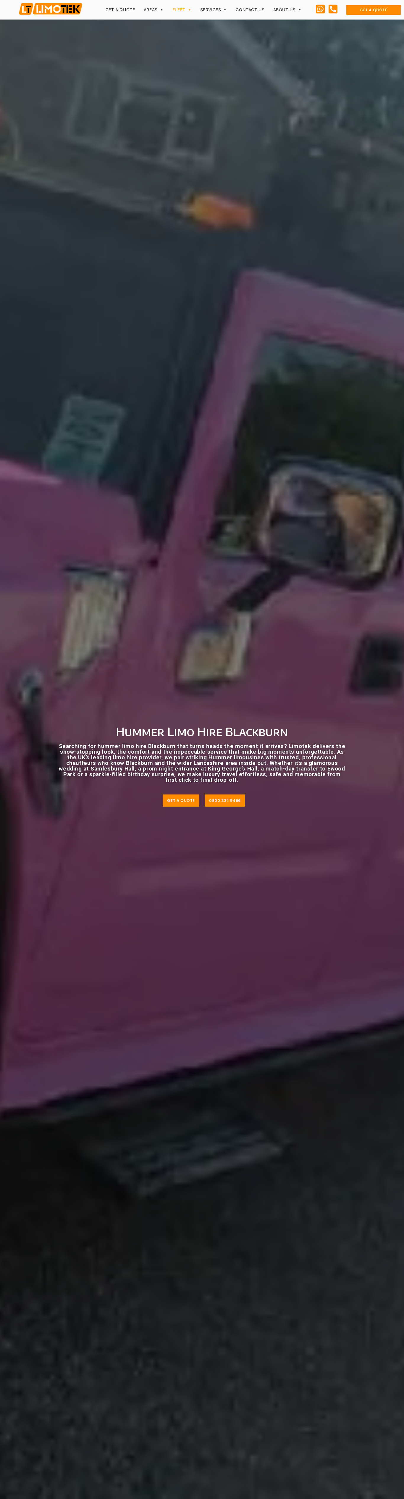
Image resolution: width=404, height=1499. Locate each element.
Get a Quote (120, 9)
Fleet (178, 9)
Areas (151, 9)
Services (210, 9)
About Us (284, 9)
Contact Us (250, 9)
